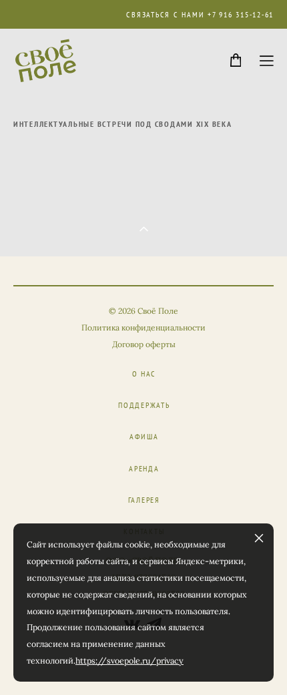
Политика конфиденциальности (143, 327)
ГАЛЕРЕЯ (144, 500)
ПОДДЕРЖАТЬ (144, 405)
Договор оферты (144, 344)
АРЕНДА (144, 468)
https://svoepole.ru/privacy (129, 660)
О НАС (144, 374)
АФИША (144, 436)
